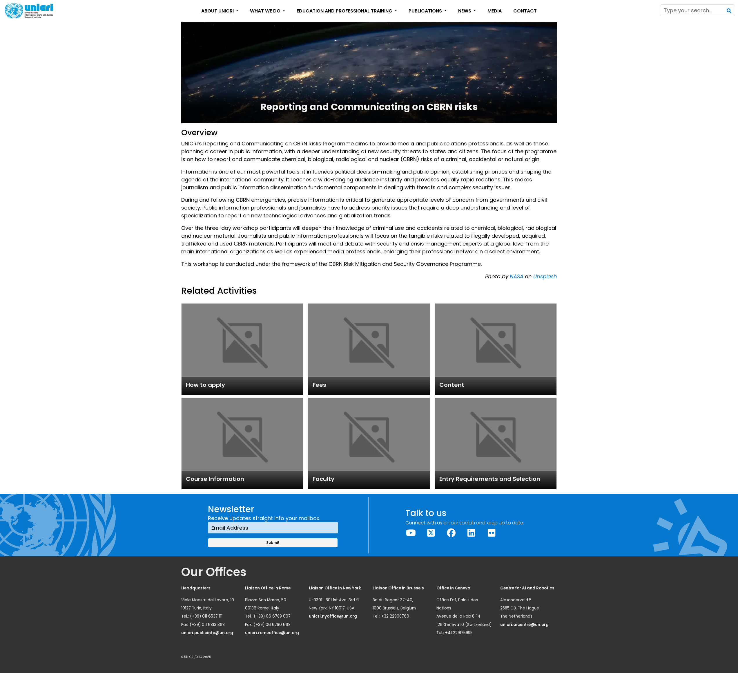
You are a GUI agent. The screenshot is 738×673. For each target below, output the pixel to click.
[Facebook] (451, 533)
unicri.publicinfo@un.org (207, 633)
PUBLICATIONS (426, 11)
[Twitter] (431, 533)
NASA (516, 276)
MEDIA (494, 11)
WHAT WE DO (266, 11)
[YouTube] (410, 533)
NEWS (465, 11)
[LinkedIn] (471, 533)
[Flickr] (491, 533)
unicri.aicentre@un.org (525, 624)
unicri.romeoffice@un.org (272, 633)
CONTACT (525, 11)
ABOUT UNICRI (218, 11)
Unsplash (545, 276)
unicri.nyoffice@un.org (333, 616)
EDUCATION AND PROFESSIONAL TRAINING (345, 11)
